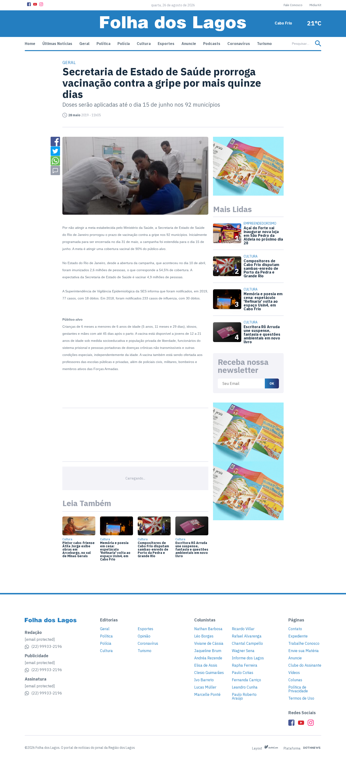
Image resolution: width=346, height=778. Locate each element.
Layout (257, 748)
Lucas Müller (205, 687)
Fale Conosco (293, 5)
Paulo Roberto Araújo (244, 696)
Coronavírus (238, 43)
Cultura (144, 43)
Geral (84, 43)
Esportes (166, 43)
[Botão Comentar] (55, 170)
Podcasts (211, 43)
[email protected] (40, 639)
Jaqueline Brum (207, 650)
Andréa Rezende (208, 658)
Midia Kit (315, 5)
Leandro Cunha (244, 687)
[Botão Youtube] (35, 4)
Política (103, 43)
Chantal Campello (247, 643)
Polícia (123, 43)
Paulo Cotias (242, 672)
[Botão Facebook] (29, 4)
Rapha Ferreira (244, 665)
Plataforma (292, 748)
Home (30, 43)
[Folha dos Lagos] (173, 23)
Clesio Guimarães (209, 672)
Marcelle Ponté (207, 694)
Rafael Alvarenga (247, 636)
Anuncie (188, 43)
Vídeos (294, 672)
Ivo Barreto (204, 679)
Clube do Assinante (304, 665)
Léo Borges (203, 636)
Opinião (144, 636)
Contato (295, 628)
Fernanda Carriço (246, 679)
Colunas (295, 679)
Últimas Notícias (57, 43)
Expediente (298, 636)
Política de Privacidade (298, 689)
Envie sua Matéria (303, 650)
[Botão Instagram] (41, 4)
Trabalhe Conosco (303, 643)
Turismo (264, 43)
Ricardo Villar (243, 628)
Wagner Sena (243, 650)
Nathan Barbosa (208, 628)
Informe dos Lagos (248, 658)
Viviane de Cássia (208, 643)
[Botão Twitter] (55, 151)
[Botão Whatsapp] (55, 160)
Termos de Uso (301, 698)
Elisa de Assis (205, 665)
